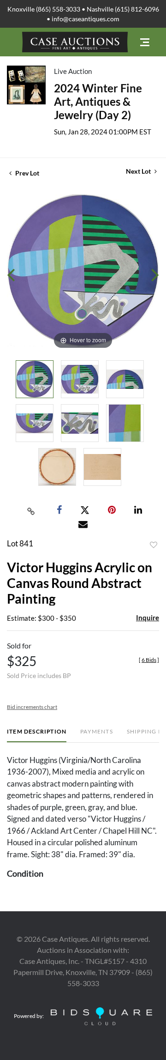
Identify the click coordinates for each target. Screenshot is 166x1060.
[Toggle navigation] (144, 42)
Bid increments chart (32, 706)
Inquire (147, 617)
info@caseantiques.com (85, 19)
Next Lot (139, 171)
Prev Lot (26, 173)
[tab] (36, 735)
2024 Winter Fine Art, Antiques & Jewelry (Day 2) (98, 101)
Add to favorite (153, 545)
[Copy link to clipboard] (31, 510)
